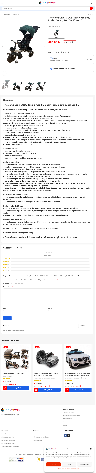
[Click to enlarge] (4, 73)
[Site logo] (47, 3)
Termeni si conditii (68, 412)
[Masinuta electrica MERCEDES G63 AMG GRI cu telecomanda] (47, 358)
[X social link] (56, 52)
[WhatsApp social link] (66, 52)
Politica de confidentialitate (73, 468)
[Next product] (93, 14)
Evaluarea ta (8, 283)
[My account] (92, 3)
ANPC (65, 425)
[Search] (91, 8)
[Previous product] (88, 14)
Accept (53, 464)
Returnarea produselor (8, 440)
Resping (69, 464)
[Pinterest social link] (61, 52)
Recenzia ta (8, 287)
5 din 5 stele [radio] (22, 283)
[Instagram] (68, 435)
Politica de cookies (62, 468)
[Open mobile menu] (2, 3)
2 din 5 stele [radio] (17, 283)
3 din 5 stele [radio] (19, 283)
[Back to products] (90, 14)
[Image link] (10, 410)
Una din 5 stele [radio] (16, 283)
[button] (91, 449)
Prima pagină (5, 14)
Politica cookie (67, 419)
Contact (65, 422)
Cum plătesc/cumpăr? (8, 434)
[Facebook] (65, 435)
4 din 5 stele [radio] (20, 283)
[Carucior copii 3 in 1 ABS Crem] (16, 358)
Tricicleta (20, 110)
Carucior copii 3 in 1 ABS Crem (13, 374)
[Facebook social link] (54, 52)
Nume (5, 309)
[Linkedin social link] (63, 52)
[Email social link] (59, 52)
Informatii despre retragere (10, 446)
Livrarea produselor (7, 437)
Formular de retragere (8, 443)
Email (50, 309)
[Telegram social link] (68, 52)
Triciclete (15, 14)
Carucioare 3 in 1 (8, 376)
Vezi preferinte (84, 464)
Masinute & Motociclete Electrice (44, 378)
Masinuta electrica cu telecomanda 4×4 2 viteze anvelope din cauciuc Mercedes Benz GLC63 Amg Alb (77, 375)
